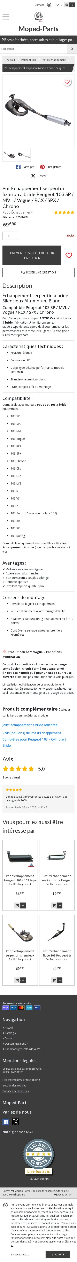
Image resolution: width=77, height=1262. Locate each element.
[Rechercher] (72, 49)
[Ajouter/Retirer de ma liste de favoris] (69, 255)
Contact (39, 5)
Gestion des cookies (14, 1085)
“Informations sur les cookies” (28, 1238)
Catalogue (10, 1033)
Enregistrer (53, 167)
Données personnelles (15, 1091)
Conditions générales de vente (22, 1049)
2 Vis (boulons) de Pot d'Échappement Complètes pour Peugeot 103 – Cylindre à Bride (34, 739)
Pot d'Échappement (17, 212)
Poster (41, 176)
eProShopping (16, 1194)
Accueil (11, 60)
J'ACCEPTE (58, 1254)
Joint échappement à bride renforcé (29, 725)
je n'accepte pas (19, 1254)
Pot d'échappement (54, 60)
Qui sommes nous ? (16, 1043)
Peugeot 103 (28, 60)
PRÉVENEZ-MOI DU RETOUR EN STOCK (32, 255)
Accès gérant (64, 1194)
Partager (28, 167)
